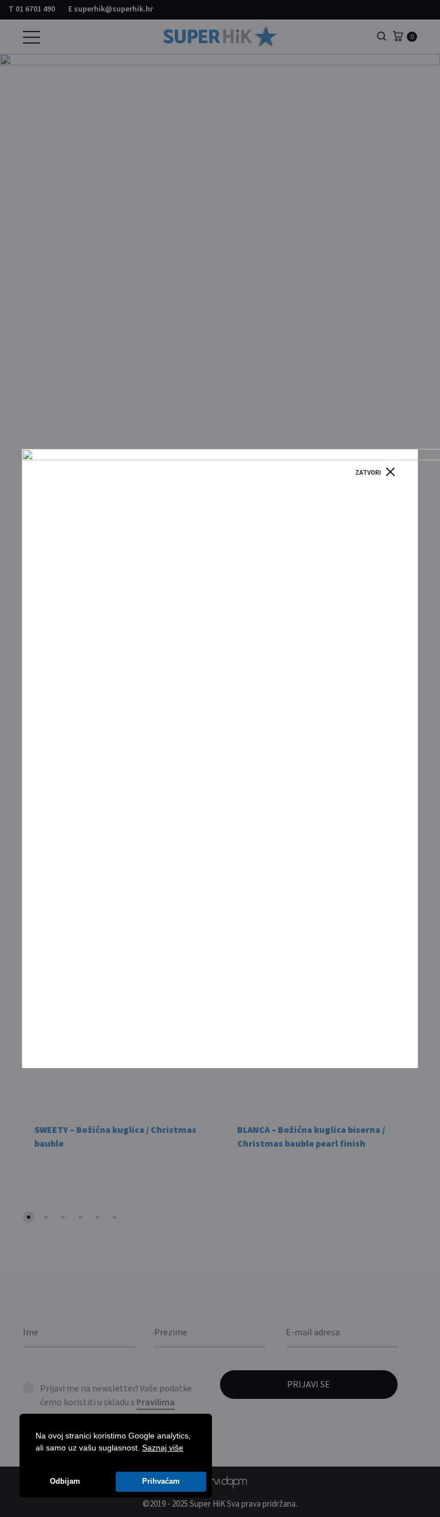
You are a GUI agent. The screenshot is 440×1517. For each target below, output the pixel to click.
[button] (187, 1448)
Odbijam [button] (65, 1481)
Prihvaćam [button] (161, 1481)
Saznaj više (162, 1447)
